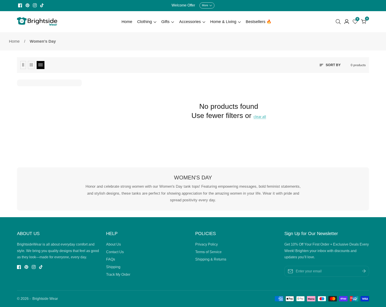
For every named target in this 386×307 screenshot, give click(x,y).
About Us (113, 244)
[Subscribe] (364, 271)
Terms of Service (208, 252)
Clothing (144, 21)
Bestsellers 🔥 (258, 21)
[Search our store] (339, 21)
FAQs (110, 259)
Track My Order (118, 274)
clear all (260, 117)
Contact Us (115, 252)
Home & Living (223, 21)
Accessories (190, 21)
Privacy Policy (206, 244)
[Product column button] (23, 65)
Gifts (165, 21)
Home (127, 21)
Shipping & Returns (210, 259)
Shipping (113, 267)
